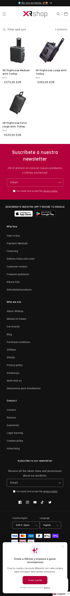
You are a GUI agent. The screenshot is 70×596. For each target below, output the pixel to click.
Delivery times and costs (20, 258)
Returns (11, 417)
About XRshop (15, 311)
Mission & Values (16, 318)
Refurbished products (19, 289)
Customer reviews (17, 266)
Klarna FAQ (13, 282)
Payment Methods (17, 243)
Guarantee (13, 425)
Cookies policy (15, 440)
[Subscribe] (59, 182)
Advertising (13, 448)
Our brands (13, 326)
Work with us (14, 380)
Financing (12, 251)
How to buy (13, 235)
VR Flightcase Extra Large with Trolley (15, 124)
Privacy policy (15, 365)
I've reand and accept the (37, 191)
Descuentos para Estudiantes (23, 388)
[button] (4, 14)
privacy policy (50, 191)
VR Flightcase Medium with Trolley (16, 72)
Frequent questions (18, 274)
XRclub (11, 357)
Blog (9, 334)
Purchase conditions (18, 342)
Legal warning (15, 433)
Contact (11, 409)
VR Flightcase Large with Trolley (51, 72)
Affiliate (11, 349)
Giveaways (13, 373)
